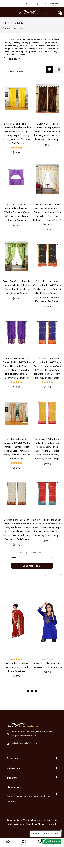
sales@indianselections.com (25, 743)
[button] (16, 147)
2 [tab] (32, 691)
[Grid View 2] (49, 69)
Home (7, 28)
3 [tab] (36, 691)
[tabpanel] (16, 635)
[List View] (58, 69)
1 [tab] (28, 691)
